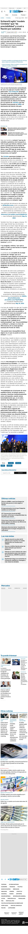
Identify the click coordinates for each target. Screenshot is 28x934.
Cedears (25, 588)
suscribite (21, 11)
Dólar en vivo (11, 8)
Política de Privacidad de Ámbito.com (12, 903)
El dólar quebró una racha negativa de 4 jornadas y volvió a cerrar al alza (13, 795)
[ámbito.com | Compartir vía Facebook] (20, 32)
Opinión (11, 891)
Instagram (8, 879)
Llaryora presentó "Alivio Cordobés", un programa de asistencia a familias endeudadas (14, 65)
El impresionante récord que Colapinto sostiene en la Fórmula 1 (13, 509)
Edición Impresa (5, 896)
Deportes (19, 893)
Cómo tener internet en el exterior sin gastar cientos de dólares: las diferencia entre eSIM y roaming (13, 521)
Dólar (7, 15)
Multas (3, 908)
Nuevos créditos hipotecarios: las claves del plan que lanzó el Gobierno (15, 547)
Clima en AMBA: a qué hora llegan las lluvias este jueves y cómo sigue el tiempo (12, 503)
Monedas (3, 588)
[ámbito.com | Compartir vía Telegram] (25, 32)
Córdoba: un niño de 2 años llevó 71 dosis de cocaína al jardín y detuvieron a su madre (24, 665)
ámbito (2, 17)
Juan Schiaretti (13, 91)
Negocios (4, 891)
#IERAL (24, 296)
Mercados (16, 889)
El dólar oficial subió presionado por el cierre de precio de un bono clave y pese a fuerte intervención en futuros (13, 825)
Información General (19, 896)
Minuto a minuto (5, 768)
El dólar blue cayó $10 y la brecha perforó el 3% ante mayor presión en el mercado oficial (14, 763)
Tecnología (21, 898)
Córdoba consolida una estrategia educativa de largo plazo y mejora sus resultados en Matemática (14, 61)
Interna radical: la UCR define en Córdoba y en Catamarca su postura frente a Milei (6, 694)
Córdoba (8, 17)
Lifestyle (19, 891)
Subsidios (9, 465)
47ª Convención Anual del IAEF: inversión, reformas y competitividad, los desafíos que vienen (14, 515)
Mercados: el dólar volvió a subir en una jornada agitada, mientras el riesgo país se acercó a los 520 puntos (13, 771)
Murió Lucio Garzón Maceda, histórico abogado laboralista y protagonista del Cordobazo (24, 679)
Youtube (15, 879)
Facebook (5, 879)
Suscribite (20, 472)
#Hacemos (4, 214)
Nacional (4, 893)
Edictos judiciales (16, 905)
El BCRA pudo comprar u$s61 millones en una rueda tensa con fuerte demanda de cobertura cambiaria (14, 732)
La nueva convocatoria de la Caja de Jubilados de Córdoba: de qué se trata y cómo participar (6, 673)
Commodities (17, 588)
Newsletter (22, 879)
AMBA (20, 104)
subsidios (16, 102)
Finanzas (23, 15)
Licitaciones (11, 908)
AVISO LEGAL (4, 905)
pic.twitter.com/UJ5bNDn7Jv (17, 214)
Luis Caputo (19, 8)
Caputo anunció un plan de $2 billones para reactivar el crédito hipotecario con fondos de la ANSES (15, 541)
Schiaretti (18, 463)
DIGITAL (6, 913)
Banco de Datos (5, 889)
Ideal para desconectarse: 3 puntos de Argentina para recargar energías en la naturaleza (13, 528)
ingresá (25, 11)
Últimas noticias (14, 884)
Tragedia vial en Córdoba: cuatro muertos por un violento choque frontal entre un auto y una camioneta (17, 134)
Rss (2, 900)
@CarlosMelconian (14, 298)
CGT (24, 8)
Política (20, 886)
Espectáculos (12, 898)
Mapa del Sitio (10, 900)
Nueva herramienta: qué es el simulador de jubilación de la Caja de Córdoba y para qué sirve (17, 129)
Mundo (11, 893)
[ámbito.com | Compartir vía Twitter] (21, 32)
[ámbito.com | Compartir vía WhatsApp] (18, 32)
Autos (3, 898)
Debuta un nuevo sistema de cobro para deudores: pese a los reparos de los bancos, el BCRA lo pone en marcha (15, 554)
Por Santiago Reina (4, 829)
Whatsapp (19, 879)
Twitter (2, 879)
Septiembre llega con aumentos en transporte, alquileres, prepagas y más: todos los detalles (15, 560)
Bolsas (9, 588)
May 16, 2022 (20, 303)
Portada (3, 884)
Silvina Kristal (3, 32)
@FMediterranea (8, 205)
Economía (14, 15)
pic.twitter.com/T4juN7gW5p (14, 300)
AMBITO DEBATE (21, 913)
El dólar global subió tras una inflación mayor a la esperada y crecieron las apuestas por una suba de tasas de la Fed (23, 731)
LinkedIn (11, 879)
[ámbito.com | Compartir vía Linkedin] (23, 32)
